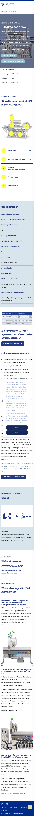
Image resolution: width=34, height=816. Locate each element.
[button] (17, 516)
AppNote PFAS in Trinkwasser (13, 477)
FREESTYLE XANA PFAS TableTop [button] (13, 61)
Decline (17, 432)
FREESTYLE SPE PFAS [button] (9, 55)
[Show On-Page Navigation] (30, 807)
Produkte (11, 70)
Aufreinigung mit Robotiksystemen (13, 74)
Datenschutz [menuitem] (24, 807)
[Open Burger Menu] (32, 4)
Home (3, 70)
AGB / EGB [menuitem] (4, 810)
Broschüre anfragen (9, 573)
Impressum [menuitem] (13, 807)
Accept (17, 427)
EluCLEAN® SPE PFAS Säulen (12, 344)
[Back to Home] (8, 5)
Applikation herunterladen (11, 571)
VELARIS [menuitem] (4, 807)
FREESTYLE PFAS (8, 78)
